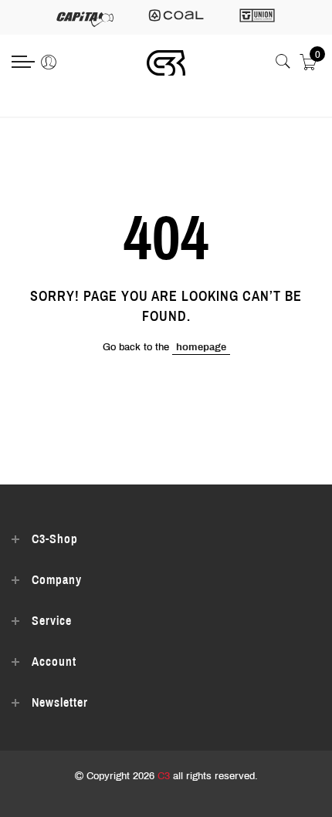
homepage (201, 347)
